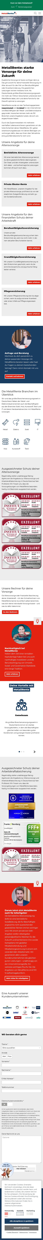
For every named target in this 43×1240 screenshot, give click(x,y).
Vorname (6, 1061)
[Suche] (35, 13)
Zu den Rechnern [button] (10, 612)
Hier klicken (21, 1169)
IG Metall (20, 108)
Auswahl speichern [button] (21, 1228)
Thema (5, 1044)
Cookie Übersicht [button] (12, 1232)
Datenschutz (23, 1232)
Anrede (4, 1053)
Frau (9, 1056)
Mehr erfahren (12, 674)
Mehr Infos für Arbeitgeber (17, 978)
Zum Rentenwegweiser (21, 7)
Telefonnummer (8, 1087)
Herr (4, 1056)
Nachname (6, 1070)
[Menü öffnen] (39, 13)
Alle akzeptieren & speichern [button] (21, 1221)
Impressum (33, 1232)
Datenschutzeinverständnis (13, 1101)
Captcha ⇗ (30, 1171)
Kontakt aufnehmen (14, 376)
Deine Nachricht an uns (11, 1134)
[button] (19, 751)
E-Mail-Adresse (8, 1079)
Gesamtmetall (7, 108)
